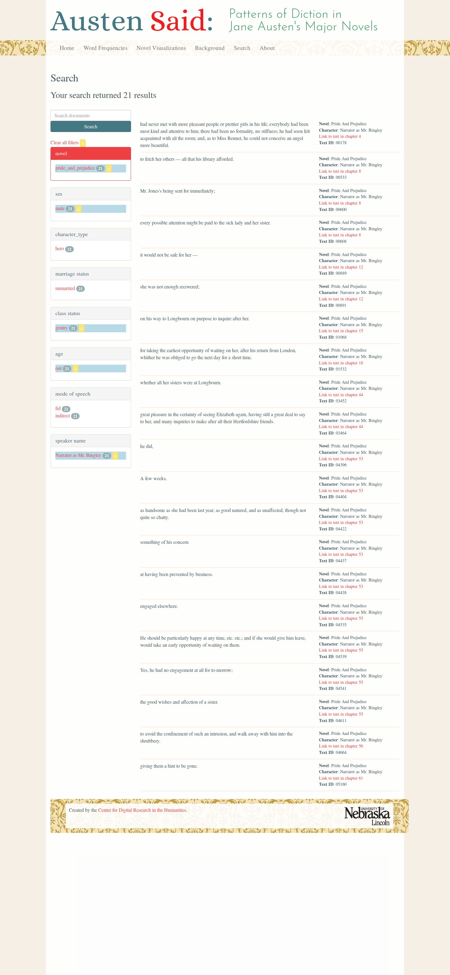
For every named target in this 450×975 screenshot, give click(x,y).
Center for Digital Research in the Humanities (142, 810)
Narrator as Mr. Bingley (78, 455)
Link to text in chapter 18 (341, 363)
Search (242, 47)
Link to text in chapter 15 (341, 330)
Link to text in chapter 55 (341, 618)
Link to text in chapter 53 (341, 458)
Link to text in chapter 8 (340, 171)
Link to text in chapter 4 (340, 136)
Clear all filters (67, 142)
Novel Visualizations (161, 47)
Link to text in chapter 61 (341, 778)
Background (210, 47)
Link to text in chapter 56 (341, 746)
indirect (62, 415)
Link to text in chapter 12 (341, 267)
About (267, 47)
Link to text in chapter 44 (341, 394)
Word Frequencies (105, 47)
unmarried (65, 288)
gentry (61, 327)
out (58, 368)
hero (59, 248)
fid (58, 408)
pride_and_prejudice (75, 167)
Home (67, 47)
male (60, 208)
